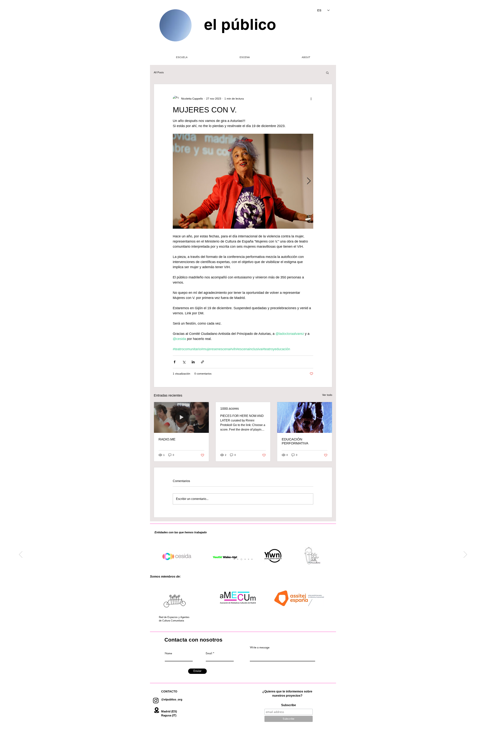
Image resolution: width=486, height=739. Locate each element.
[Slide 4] (237, 559)
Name (168, 653)
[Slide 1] (234, 559)
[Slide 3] (245, 559)
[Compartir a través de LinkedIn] (193, 362)
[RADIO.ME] (181, 417)
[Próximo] (465, 554)
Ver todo (327, 394)
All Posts (159, 72)
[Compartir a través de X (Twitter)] (184, 362)
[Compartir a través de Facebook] (174, 362)
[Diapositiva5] (248, 559)
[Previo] (20, 554)
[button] (327, 72)
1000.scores (229, 408)
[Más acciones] (311, 98)
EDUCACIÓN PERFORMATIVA (295, 441)
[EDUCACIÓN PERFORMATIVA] (304, 417)
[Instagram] (155, 700)
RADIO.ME (167, 439)
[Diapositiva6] (241, 559)
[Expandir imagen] (243, 181)
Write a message (259, 647)
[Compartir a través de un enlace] (202, 362)
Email (209, 653)
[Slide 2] (251, 559)
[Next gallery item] (309, 181)
